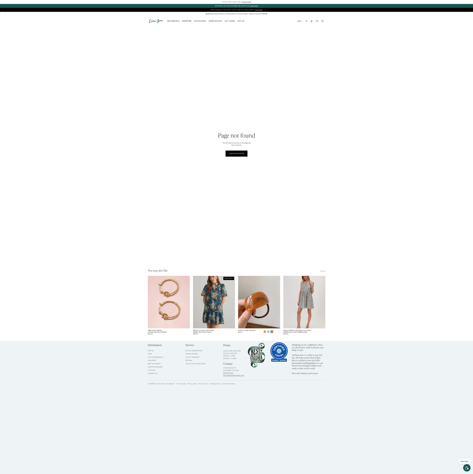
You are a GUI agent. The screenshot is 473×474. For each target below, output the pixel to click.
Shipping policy (215, 384)
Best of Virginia (154, 364)
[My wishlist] (317, 21)
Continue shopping (236, 154)
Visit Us (151, 351)
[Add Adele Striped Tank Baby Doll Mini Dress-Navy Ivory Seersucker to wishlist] (286, 278)
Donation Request (155, 367)
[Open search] (306, 21)
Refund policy (181, 384)
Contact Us (152, 373)
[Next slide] (470, 10)
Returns (189, 360)
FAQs (150, 354)
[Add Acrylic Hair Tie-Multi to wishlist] (241, 278)
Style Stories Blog (155, 357)
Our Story (152, 360)
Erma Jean (156, 384)
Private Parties (191, 354)
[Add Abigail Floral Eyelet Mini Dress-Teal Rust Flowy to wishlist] (195, 278)
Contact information (228, 384)
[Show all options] (279, 331)
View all (322, 271)
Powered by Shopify (167, 384)
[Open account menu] (311, 21)
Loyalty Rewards (192, 357)
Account (151, 370)
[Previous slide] (2, 10)
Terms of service (203, 384)
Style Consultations (194, 351)
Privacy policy (191, 384)
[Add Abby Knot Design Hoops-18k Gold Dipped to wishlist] (150, 278)
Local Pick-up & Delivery (196, 364)
